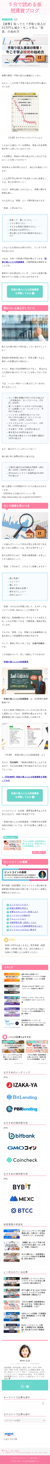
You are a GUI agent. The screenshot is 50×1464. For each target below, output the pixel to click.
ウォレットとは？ (18, 919)
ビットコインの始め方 (20, 915)
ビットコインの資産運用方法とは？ (26, 926)
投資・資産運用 (7, 19)
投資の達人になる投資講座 (16, 662)
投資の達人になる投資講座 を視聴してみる (25, 291)
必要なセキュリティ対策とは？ (24, 912)
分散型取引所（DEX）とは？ (23, 922)
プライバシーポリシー (19, 1458)
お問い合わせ (34, 1458)
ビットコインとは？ (19, 905)
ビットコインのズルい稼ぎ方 (23, 930)
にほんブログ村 (10, 1439)
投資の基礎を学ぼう (19, 908)
